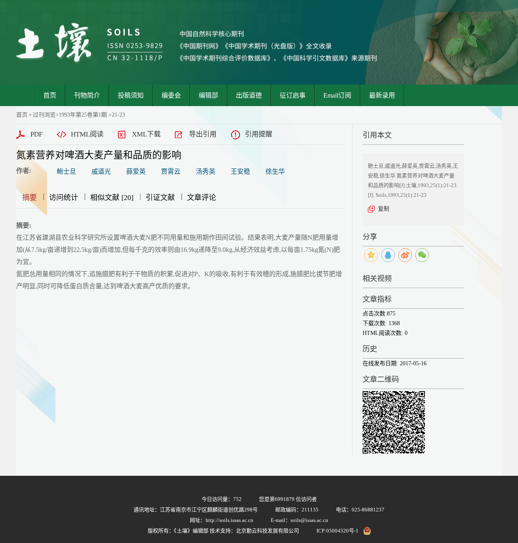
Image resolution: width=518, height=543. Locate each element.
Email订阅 (337, 95)
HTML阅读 (87, 134)
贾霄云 (170, 171)
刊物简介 (87, 95)
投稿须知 (131, 95)
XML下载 (146, 134)
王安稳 (240, 171)
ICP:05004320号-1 (337, 531)
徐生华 (275, 171)
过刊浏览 (44, 115)
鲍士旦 (66, 171)
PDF (36, 134)
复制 (383, 209)
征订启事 (293, 95)
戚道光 (101, 171)
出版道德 (249, 95)
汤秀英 (205, 171)
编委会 (171, 95)
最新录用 (382, 95)
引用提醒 (258, 134)
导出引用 (203, 134)
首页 (49, 95)
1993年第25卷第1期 (83, 115)
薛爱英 (136, 171)
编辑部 (208, 95)
